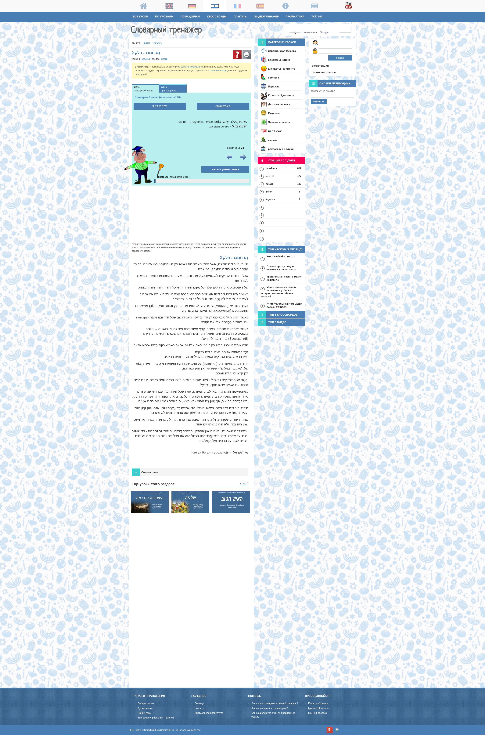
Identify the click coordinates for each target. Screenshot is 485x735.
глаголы (240, 16)
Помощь (199, 703)
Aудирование (145, 708)
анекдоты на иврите (281, 68)
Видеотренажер (266, 16)
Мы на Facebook (317, 712)
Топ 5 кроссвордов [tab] (283, 314)
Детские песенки (279, 104)
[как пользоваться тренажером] (237, 54)
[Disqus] (191, 636)
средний (146, 59)
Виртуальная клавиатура (209, 712)
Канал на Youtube (318, 703)
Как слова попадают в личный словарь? (274, 703)
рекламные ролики (281, 148)
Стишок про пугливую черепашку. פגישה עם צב (281, 268)
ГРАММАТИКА (295, 16)
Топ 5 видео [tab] (277, 322)
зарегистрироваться (192, 66)
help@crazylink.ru (164, 730)
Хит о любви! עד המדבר (281, 256)
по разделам (190, 16)
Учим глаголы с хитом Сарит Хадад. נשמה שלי (284, 305)
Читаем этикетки (279, 122)
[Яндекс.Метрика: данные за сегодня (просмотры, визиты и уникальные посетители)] (346, 730)
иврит (146, 43)
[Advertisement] (191, 214)
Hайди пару (144, 712)
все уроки (140, 16)
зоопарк (273, 77)
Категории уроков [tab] (282, 42)
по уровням (164, 16)
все (244, 483)
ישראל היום (275, 131)
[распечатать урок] (246, 54)
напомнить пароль (324, 72)
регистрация (320, 65)
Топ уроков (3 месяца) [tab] (285, 249)
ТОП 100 (316, 16)
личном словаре (218, 70)
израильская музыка (282, 50)
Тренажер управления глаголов (156, 717)
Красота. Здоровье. (281, 95)
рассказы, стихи (279, 59)
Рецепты (274, 113)
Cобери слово (146, 703)
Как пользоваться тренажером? (269, 708)
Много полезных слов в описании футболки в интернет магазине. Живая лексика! (278, 292)
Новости (199, 708)
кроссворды (217, 16)
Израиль (274, 86)
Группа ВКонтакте (318, 708)
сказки (157, 43)
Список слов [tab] (146, 472)
